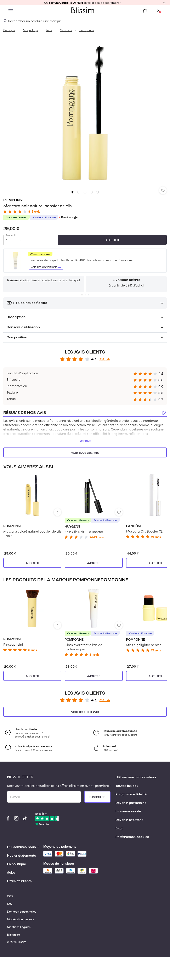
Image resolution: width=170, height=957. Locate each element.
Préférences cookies (132, 837)
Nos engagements (21, 855)
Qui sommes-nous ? (22, 847)
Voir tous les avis (85, 452)
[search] (5, 21)
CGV (10, 896)
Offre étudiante (19, 881)
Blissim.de (13, 934)
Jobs (11, 872)
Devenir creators (129, 820)
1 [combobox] (6, 240)
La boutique (16, 864)
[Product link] (32, 506)
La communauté (128, 811)
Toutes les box (126, 786)
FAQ (9, 904)
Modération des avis (20, 919)
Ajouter (112, 240)
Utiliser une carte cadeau (135, 777)
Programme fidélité (131, 794)
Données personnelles (21, 911)
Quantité (11, 235)
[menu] (10, 11)
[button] (85, 2)
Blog (119, 828)
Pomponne (13, 200)
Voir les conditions (44, 267)
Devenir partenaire (130, 803)
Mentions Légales (18, 927)
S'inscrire (97, 797)
